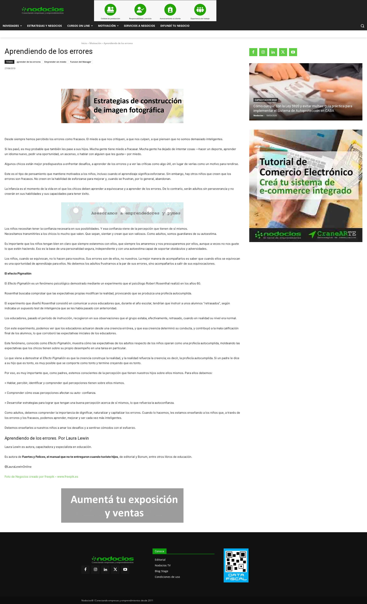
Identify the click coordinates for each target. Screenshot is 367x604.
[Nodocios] (42, 10)
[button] (362, 25)
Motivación (95, 43)
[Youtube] (293, 52)
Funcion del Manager (80, 61)
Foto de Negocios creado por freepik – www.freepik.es (41, 476)
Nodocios (258, 115)
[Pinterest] (49, 78)
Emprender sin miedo (55, 61)
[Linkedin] (57, 78)
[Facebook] (31, 78)
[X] (40, 78)
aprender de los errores (29, 61)
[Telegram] (66, 78)
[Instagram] (263, 52)
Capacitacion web (266, 100)
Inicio (84, 43)
